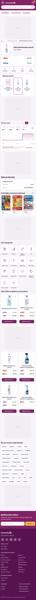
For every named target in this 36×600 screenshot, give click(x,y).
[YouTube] (19, 539)
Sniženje (5, 71)
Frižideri (20, 567)
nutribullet (13, 466)
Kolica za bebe (5, 557)
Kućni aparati (5, 276)
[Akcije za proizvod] (10, 44)
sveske (19, 446)
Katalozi (6, 13)
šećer (30, 477)
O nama (3, 586)
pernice (4, 446)
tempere (12, 446)
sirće (24, 477)
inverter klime (16, 462)
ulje (19, 477)
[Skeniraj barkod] (32, 7)
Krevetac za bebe (5, 560)
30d (23, 123)
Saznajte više (29, 147)
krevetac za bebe (7, 470)
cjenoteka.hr (4, 549)
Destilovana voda (12, 41)
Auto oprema (13, 287)
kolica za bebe (19, 470)
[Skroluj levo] (3, 86)
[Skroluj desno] (32, 86)
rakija (22, 474)
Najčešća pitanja (23, 586)
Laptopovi (21, 560)
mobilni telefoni (6, 458)
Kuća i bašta (31, 265)
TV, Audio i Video (22, 276)
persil (18, 481)
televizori (4, 466)
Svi (32, 193)
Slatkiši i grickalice (22, 254)
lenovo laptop (6, 454)
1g (33, 123)
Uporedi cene (8, 321)
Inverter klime (22, 557)
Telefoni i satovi (4, 287)
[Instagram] (15, 539)
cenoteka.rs (4, 546)
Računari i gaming (31, 277)
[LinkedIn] (11, 539)
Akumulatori (21, 569)
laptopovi (19, 450)
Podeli (22, 71)
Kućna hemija (13, 265)
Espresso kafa (4, 562)
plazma (25, 481)
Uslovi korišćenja (23, 589)
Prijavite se (30, 523)
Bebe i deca (22, 265)
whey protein (5, 477)
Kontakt (3, 589)
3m (26, 123)
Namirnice (13, 254)
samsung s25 (24, 454)
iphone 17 (15, 454)
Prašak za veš (4, 567)
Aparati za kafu (22, 562)
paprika (4, 481)
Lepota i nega (5, 265)
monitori (16, 458)
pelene (28, 470)
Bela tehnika (13, 276)
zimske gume (5, 462)
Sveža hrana (5, 254)
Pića (31, 254)
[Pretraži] (4, 7)
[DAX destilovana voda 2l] (7, 49)
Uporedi (14, 71)
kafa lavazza (5, 474)
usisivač (22, 466)
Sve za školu (16, 13)
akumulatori (25, 458)
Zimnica (27, 13)
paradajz (11, 481)
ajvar (13, 477)
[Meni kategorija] (2, 2)
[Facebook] (2, 539)
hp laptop (27, 450)
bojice (26, 446)
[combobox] (17, 7)
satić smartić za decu (8, 450)
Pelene (3, 555)
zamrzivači (26, 462)
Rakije (2, 564)
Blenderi (20, 555)
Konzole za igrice (5, 572)
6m (30, 123)
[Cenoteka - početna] (18, 3)
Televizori (21, 572)
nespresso (15, 474)
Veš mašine (4, 569)
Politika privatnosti (24, 591)
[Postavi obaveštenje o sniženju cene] (32, 128)
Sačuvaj (31, 71)
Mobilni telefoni (22, 564)
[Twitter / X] (7, 539)
